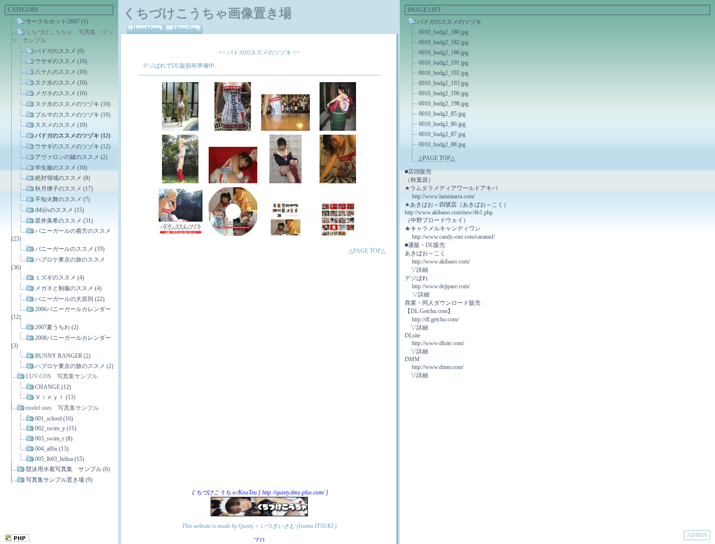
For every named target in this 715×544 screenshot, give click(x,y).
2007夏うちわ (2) (56, 327)
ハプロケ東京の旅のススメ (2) (74, 365)
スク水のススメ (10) (61, 82)
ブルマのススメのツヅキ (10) (72, 114)
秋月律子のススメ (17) (64, 188)
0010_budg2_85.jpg (442, 113)
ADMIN (697, 535)
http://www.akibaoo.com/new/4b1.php (449, 212)
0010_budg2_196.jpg (443, 93)
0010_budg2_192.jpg (443, 73)
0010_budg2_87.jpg (442, 134)
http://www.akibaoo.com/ (441, 261)
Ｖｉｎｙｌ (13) (55, 397)
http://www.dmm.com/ (438, 367)
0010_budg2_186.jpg (443, 52)
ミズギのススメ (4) (59, 277)
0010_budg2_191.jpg (443, 62)
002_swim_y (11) (55, 428)
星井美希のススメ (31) (64, 220)
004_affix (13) (52, 448)
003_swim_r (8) (53, 438)
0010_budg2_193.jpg (443, 83)
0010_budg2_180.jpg (443, 32)
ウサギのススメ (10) (61, 61)
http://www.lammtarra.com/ (443, 196)
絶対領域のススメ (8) (62, 178)
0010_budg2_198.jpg (443, 103)
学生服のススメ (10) (61, 167)
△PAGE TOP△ (367, 250)
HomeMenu (146, 28)
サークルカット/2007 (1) (57, 21)
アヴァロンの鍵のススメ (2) (71, 157)
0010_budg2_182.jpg (443, 42)
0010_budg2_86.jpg (442, 124)
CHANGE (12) (53, 387)
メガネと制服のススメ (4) (68, 288)
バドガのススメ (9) (59, 50)
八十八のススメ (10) (61, 72)
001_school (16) (54, 418)
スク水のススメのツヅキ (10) (72, 104)
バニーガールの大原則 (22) (70, 298)
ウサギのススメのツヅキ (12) (72, 146)
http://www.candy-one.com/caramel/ (453, 236)
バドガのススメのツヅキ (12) (72, 135)
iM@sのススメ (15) (59, 210)
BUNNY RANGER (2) (62, 355)
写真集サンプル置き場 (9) (59, 479)
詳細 (422, 269)
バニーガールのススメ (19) (70, 249)
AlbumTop (184, 28)
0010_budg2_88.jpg (442, 144)
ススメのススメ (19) (61, 125)
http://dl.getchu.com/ (435, 319)
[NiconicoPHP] (17, 539)
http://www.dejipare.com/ (441, 286)
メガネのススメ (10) (61, 93)
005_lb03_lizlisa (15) (59, 459)
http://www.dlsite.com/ (438, 343)
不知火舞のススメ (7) (62, 199)
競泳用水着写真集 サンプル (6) (68, 469)
